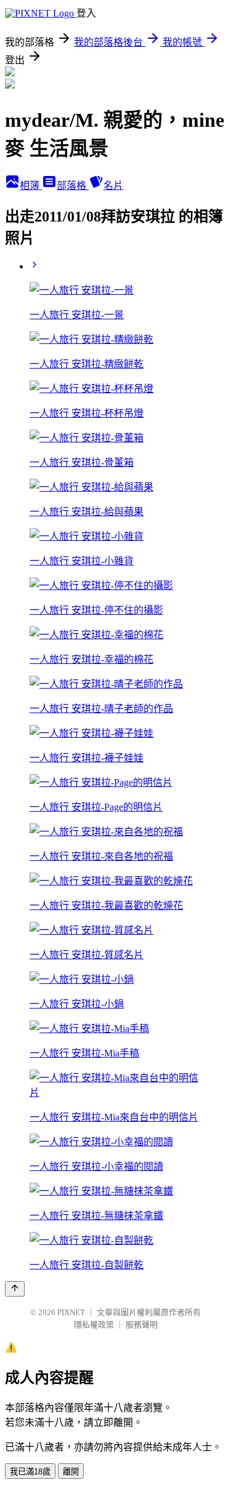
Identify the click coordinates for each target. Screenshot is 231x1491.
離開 (71, 1471)
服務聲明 (142, 1324)
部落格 (73, 185)
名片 (113, 185)
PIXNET (71, 1312)
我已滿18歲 (30, 1471)
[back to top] (15, 1289)
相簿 (31, 185)
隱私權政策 (94, 1324)
